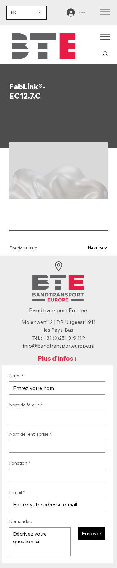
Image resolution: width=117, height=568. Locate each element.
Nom (16, 375)
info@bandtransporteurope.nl (58, 346)
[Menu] (105, 11)
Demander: (20, 521)
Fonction (19, 463)
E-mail (17, 492)
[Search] (105, 53)
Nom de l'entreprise (30, 434)
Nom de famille (26, 405)
